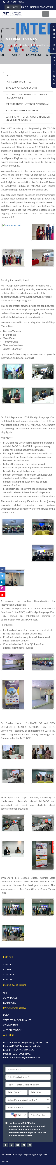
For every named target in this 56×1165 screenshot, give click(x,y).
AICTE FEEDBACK (12, 1030)
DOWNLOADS (10, 997)
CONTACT (8, 974)
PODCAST (8, 979)
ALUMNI (7, 969)
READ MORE (9, 1002)
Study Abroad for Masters (22, 110)
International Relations (18, 45)
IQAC (6, 1015)
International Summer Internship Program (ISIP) (26, 96)
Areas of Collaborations (21, 88)
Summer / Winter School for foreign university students (28, 118)
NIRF (5, 992)
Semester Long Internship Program (27, 104)
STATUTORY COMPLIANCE (17, 1020)
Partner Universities (18, 81)
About (10, 75)
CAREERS (8, 964)
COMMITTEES (10, 1025)
